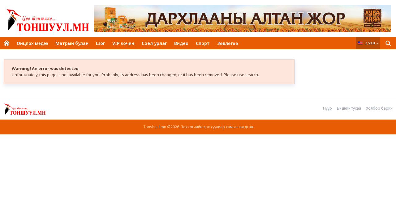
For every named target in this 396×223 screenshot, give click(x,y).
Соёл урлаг (154, 43)
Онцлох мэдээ (32, 43)
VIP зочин (123, 43)
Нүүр (327, 108)
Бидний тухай (349, 108)
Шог (100, 43)
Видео (181, 43)
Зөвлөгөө (227, 43)
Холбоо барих (379, 108)
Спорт (203, 43)
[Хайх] (388, 43)
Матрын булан (71, 43)
